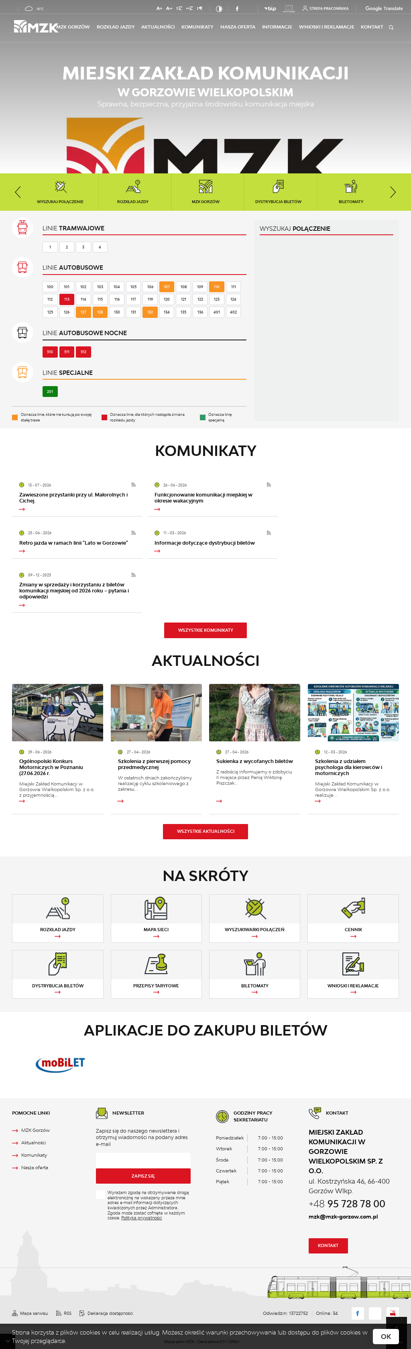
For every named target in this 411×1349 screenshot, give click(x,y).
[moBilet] (60, 1064)
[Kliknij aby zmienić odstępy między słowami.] (189, 9)
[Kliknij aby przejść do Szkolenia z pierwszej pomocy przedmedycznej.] (156, 712)
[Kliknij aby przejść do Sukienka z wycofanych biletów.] (254, 712)
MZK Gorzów (73, 27)
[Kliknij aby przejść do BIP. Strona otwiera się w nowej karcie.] (270, 9)
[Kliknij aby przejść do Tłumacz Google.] (374, 8)
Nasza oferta (237, 27)
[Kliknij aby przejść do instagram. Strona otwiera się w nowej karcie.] (248, 8)
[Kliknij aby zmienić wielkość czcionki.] (159, 9)
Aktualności (158, 27)
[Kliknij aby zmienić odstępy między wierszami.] (179, 9)
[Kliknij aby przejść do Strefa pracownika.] (325, 8)
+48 (347, 1203)
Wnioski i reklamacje (326, 27)
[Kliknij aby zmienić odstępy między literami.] (169, 9)
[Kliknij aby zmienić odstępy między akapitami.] (200, 9)
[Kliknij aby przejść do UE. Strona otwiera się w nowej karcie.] (289, 8)
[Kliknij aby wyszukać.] (391, 27)
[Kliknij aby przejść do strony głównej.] (35, 27)
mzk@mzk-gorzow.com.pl (343, 1216)
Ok (386, 1337)
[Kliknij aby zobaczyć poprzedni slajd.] (18, 192)
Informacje (277, 27)
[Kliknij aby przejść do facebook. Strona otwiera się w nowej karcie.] (237, 8)
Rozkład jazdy (116, 27)
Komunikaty (197, 27)
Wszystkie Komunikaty (205, 630)
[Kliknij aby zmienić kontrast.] (219, 9)
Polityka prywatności (141, 1217)
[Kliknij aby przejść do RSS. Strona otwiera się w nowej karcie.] (133, 485)
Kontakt (328, 1245)
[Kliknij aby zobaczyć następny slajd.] (393, 192)
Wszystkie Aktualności (205, 831)
